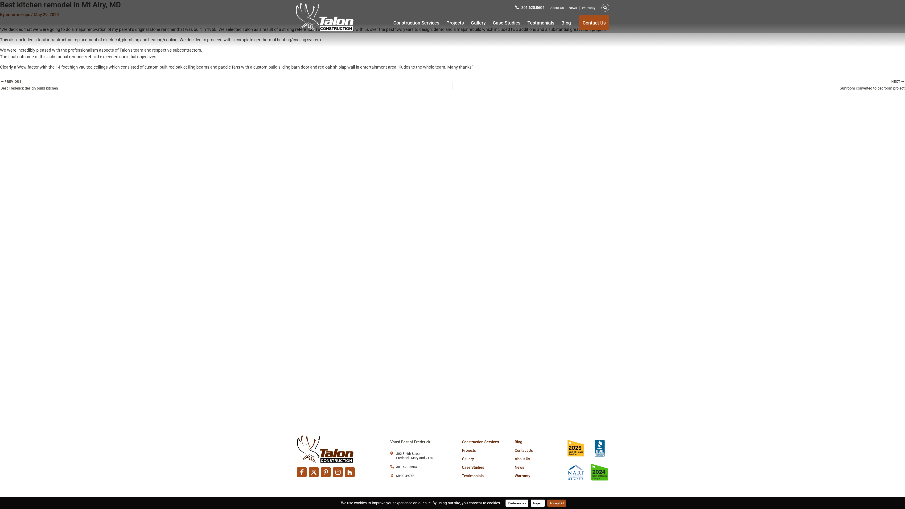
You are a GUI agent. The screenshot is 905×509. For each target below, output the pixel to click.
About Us (557, 8)
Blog (566, 23)
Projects (455, 23)
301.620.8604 (532, 7)
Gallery (478, 23)
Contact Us (524, 450)
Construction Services (416, 23)
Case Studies (506, 23)
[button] (605, 8)
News (573, 8)
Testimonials (540, 23)
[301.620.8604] (517, 7)
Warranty (589, 8)
